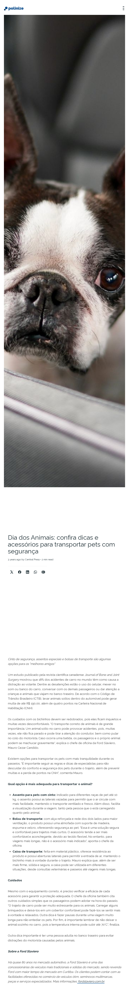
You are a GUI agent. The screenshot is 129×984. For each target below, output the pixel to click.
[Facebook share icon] (20, 569)
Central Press (32, 559)
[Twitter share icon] (12, 569)
